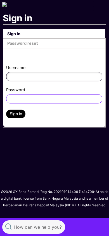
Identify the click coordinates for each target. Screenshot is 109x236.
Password (15, 89)
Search (8, 226)
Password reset (22, 43)
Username (15, 67)
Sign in (13, 33)
